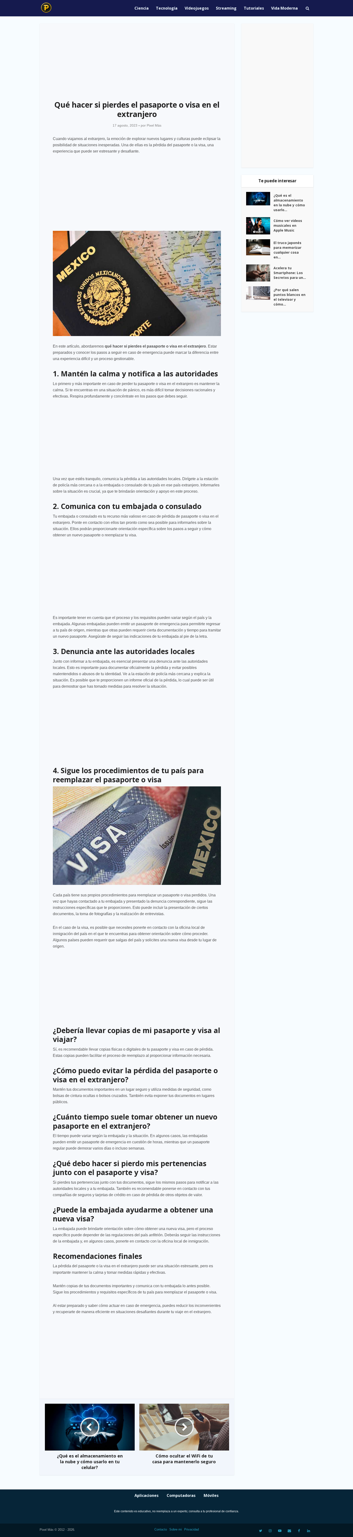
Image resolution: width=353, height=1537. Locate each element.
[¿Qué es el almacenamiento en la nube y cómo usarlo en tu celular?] (260, 198)
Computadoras (181, 1495)
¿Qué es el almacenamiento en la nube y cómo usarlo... (289, 202)
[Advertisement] (137, 59)
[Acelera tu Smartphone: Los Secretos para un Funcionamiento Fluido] (260, 273)
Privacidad (191, 1529)
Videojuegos (197, 8)
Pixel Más (154, 125)
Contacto (160, 1529)
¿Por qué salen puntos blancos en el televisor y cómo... (289, 297)
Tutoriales (254, 8)
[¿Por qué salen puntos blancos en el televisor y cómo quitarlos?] (260, 293)
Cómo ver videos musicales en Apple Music (288, 225)
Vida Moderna (284, 8)
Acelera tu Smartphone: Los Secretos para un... (290, 273)
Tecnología (166, 8)
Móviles (211, 1495)
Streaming (226, 8)
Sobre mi (175, 1529)
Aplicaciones (146, 1495)
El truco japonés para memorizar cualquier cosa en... (287, 249)
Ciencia (141, 8)
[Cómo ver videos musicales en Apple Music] (260, 226)
